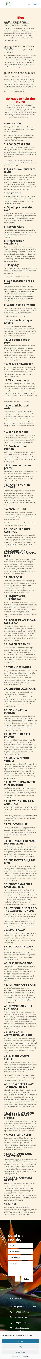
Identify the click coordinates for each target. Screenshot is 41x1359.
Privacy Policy (16, 1356)
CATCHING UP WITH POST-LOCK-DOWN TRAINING (19, 47)
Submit (27, 1279)
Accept (20, 1341)
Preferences (20, 1352)
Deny (20, 1347)
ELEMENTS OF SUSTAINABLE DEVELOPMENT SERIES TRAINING (17, 23)
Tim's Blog (24, 25)
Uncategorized (8, 52)
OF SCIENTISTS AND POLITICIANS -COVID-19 (20, 74)
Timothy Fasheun (11, 50)
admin (8, 25)
